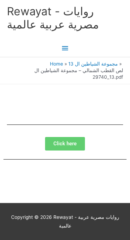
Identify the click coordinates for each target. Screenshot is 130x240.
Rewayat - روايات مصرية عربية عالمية (53, 18)
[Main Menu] (65, 48)
